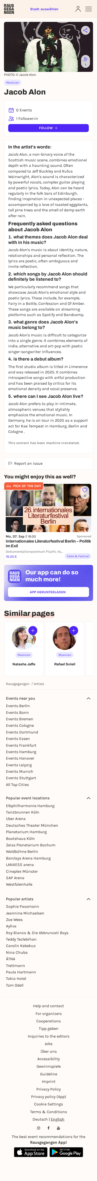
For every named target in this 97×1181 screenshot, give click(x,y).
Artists (39, 684)
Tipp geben (48, 1028)
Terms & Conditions (48, 1111)
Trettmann (15, 965)
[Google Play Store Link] (66, 1152)
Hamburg (58, 426)
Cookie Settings (48, 1104)
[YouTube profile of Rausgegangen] (58, 1128)
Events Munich (19, 771)
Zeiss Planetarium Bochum (30, 845)
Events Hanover (20, 758)
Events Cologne (20, 725)
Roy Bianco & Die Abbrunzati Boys (37, 932)
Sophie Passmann (22, 906)
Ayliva (11, 926)
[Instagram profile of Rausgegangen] (39, 1128)
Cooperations (48, 1021)
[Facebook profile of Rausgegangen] (48, 1128)
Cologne (16, 431)
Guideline (48, 1074)
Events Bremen (19, 719)
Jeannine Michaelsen (25, 913)
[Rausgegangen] (9, 9)
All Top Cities (17, 784)
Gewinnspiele (49, 1066)
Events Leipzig (19, 765)
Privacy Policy (48, 1089)
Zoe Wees (14, 919)
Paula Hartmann (21, 972)
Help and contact (48, 1005)
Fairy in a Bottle (22, 303)
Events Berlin (18, 705)
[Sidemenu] (88, 8)
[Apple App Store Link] (31, 1152)
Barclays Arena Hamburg (28, 858)
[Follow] (32, 630)
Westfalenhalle (19, 884)
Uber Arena (16, 818)
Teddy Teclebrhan (21, 939)
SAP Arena (15, 877)
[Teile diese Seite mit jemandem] (85, 30)
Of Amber (76, 303)
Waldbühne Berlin (22, 851)
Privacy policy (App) (48, 1096)
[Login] (78, 9)
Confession (48, 303)
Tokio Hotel (16, 978)
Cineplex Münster (22, 871)
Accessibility (48, 1058)
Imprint (48, 1081)
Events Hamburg (21, 751)
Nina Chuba (17, 952)
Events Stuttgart (21, 777)
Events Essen (18, 738)
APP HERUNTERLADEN (59, 593)
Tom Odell (14, 985)
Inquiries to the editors (48, 1036)
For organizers (49, 1013)
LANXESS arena (20, 864)
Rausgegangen (17, 684)
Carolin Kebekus (21, 945)
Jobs (48, 1043)
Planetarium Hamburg (26, 831)
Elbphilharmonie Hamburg (30, 805)
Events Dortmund (22, 732)
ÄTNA (10, 958)
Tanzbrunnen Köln (22, 812)
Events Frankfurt (21, 745)
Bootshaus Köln (20, 838)
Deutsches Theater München (32, 825)
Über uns (49, 1051)
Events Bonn (17, 712)
